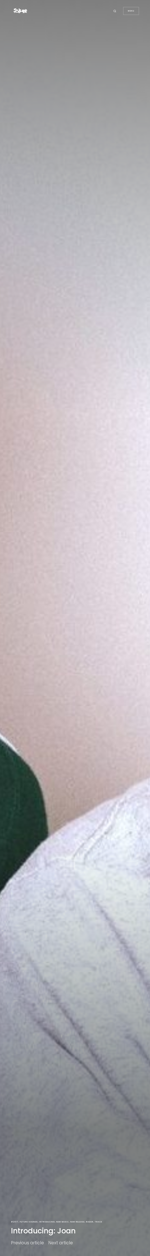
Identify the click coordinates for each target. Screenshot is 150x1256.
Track (98, 1221)
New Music (62, 1221)
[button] (115, 10)
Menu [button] (131, 10)
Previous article (27, 1243)
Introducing (47, 1221)
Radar (89, 1221)
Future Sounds (29, 1221)
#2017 (14, 1221)
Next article (60, 1243)
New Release (77, 1221)
